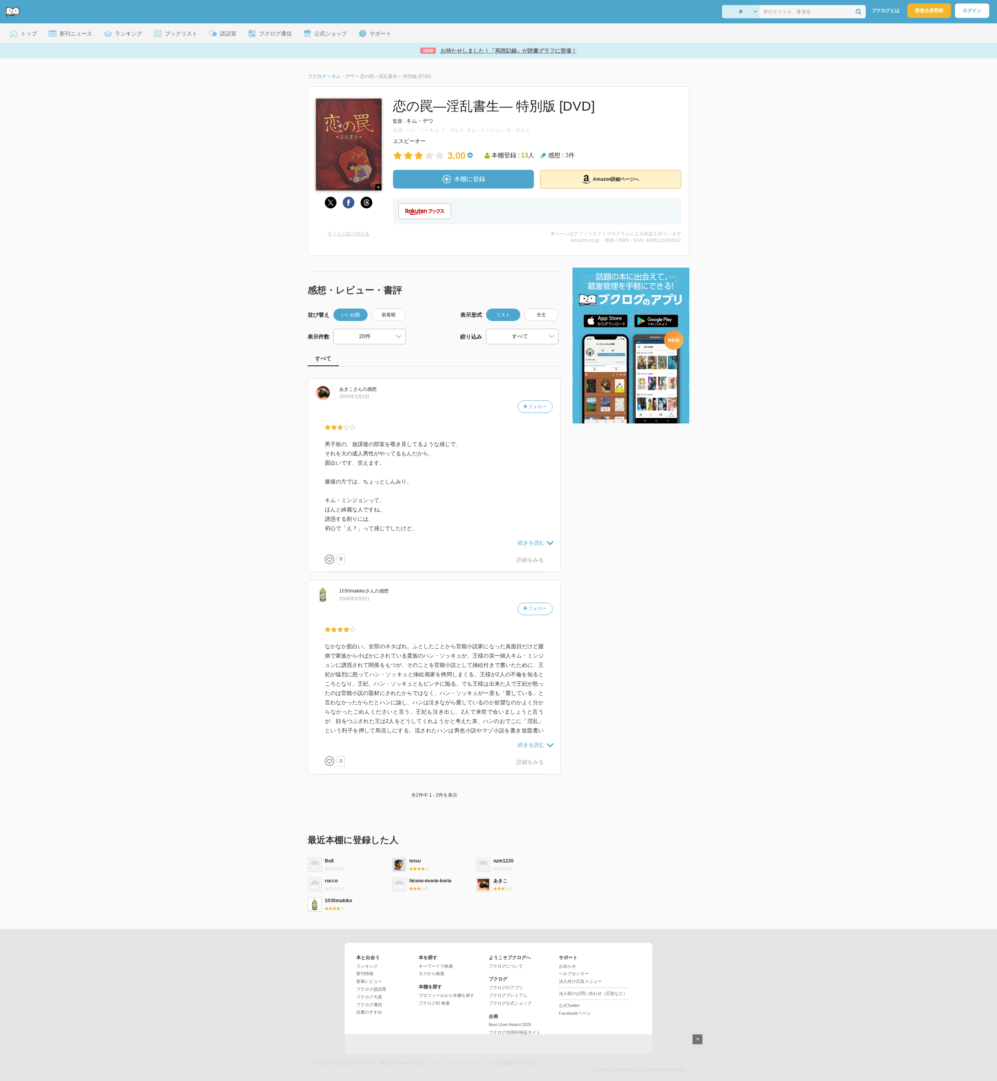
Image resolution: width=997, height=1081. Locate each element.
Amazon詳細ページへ (616, 179)
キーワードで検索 (436, 966)
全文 (541, 314)
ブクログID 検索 (434, 1003)
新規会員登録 (929, 10)
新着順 (389, 314)
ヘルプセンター (574, 973)
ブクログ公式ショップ (510, 1003)
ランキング (367, 966)
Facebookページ (575, 1013)
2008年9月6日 (354, 598)
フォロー (537, 406)
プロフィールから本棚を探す (446, 995)
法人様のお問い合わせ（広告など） (593, 993)
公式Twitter (569, 1005)
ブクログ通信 (369, 1004)
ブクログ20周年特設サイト (515, 1032)
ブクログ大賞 (369, 997)
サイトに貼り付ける (349, 233)
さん (351, 389)
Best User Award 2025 (510, 1024)
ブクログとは (886, 10)
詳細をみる (530, 560)
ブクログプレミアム (508, 995)
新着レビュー (369, 981)
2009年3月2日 (354, 396)
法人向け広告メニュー (580, 981)
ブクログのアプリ (506, 987)
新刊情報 (364, 973)
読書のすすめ (369, 1012)
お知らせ (567, 966)
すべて (323, 358)
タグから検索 (431, 973)
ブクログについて (506, 966)
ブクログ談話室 (371, 989)
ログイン (972, 10)
